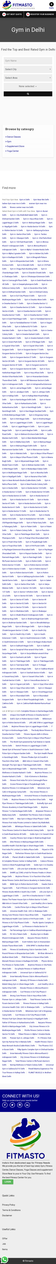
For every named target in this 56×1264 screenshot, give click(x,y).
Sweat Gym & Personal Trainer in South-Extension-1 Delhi (25, 750)
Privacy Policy (8, 1205)
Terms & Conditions (11, 1210)
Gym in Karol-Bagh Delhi (31, 407)
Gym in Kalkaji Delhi (10, 396)
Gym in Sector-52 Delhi (19, 603)
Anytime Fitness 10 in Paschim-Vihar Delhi (32, 876)
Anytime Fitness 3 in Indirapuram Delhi (18, 788)
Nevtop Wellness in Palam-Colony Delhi (26, 1065)
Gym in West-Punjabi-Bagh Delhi (30, 700)
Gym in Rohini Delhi (34, 561)
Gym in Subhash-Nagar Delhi (21, 646)
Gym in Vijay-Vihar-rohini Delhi (22, 688)
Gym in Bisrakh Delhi (25, 265)
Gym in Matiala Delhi (18, 453)
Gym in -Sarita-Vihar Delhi (20, 234)
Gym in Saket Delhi (28, 580)
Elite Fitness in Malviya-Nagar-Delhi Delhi (26, 842)
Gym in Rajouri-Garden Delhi (30, 553)
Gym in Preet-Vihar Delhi (12, 542)
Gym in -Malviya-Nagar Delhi (33, 223)
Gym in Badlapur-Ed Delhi (12, 257)
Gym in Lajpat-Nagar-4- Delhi (22, 427)
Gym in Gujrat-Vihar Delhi (33, 346)
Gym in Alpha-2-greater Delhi (14, 253)
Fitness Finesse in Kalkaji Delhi (36, 1003)
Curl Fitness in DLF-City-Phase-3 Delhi (30, 1015)
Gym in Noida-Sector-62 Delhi (35, 507)
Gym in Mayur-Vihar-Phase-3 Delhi (24, 457)
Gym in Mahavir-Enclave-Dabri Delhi (29, 434)
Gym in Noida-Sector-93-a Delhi (22, 515)
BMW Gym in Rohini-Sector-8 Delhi (24, 884)
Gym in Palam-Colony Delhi (21, 530)
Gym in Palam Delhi (29, 527)
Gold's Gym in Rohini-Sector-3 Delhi (24, 719)
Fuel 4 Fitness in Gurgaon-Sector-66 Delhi (33, 888)
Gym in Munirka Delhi (39, 473)
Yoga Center (13, 151)
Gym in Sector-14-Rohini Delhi (26, 592)
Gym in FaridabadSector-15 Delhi (23, 323)
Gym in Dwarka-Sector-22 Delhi (22, 307)
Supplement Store (15, 146)
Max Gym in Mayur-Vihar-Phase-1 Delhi (33, 819)
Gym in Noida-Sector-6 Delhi (29, 503)
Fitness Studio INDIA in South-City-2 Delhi (19, 892)
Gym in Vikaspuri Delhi (19, 692)
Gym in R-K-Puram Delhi (35, 546)
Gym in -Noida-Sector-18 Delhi (33, 227)
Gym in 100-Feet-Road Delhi (21, 242)
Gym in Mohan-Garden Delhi (33, 465)
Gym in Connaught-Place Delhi (14, 280)
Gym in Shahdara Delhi (19, 611)
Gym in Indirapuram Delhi (12, 384)
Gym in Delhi (24, 200)
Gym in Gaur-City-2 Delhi (27, 330)
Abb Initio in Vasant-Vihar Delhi (14, 903)
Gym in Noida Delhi (10, 488)
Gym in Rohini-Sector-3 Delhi (14, 569)
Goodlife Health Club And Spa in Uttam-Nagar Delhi (23, 846)
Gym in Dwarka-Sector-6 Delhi (29, 311)
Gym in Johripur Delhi (41, 392)
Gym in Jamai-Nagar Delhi (20, 388)
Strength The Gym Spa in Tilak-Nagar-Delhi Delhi (21, 765)
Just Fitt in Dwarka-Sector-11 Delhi (36, 896)
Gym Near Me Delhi (41, 200)
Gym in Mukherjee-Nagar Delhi (14, 473)
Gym (9, 141)
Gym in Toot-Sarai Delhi (19, 665)
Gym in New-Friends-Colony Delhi (33, 484)
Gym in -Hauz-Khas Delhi (33, 219)
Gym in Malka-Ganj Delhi (20, 442)
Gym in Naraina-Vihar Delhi (36, 477)
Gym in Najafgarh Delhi (11, 477)
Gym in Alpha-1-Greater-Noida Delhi (34, 250)
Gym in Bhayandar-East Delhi (22, 261)
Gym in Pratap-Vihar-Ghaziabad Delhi (34, 538)
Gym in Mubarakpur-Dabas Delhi (34, 469)
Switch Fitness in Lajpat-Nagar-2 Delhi (31, 746)
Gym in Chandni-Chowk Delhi (34, 273)
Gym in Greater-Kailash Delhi (28, 334)
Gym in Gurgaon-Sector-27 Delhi (23, 357)
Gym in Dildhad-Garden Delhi (14, 292)
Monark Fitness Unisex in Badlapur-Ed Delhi (20, 961)
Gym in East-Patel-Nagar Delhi (14, 319)
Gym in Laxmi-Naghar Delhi (26, 430)
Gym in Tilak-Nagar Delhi (20, 661)
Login (8, 1182)
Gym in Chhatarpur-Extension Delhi (35, 277)
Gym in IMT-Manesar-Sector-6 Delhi (34, 380)
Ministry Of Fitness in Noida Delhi (34, 980)
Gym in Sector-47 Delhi (19, 600)
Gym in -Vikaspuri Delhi (19, 238)
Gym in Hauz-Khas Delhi (34, 373)
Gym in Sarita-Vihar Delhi (25, 584)
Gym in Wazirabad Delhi (20, 696)
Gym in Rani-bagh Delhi (32, 557)
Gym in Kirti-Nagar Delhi (19, 419)
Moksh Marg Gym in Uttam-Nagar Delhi (18, 984)
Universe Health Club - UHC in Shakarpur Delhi (28, 911)
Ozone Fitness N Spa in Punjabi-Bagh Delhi (27, 784)
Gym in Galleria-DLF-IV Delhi (26, 327)
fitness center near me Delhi (21, 207)
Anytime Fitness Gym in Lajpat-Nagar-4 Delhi (29, 726)
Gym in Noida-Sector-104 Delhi (33, 488)
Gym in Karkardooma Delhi (26, 403)
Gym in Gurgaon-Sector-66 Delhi (23, 369)
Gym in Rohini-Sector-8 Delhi (21, 573)
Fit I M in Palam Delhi (18, 934)
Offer (4, 1238)
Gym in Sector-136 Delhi (26, 588)
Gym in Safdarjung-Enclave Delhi (30, 577)
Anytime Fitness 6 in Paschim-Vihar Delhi (28, 800)
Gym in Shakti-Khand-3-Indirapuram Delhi (26, 615)
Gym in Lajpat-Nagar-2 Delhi (21, 423)
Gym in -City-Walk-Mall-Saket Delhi (24, 215)
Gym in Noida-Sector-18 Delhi (37, 492)
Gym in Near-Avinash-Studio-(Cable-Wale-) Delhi (21, 480)
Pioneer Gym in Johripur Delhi (14, 1000)
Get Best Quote (14, 14)
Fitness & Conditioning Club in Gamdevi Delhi (28, 950)
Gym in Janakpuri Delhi (19, 392)
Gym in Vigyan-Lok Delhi (20, 684)
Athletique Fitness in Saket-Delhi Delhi (30, 826)
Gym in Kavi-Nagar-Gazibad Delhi (32, 411)
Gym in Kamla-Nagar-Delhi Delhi (23, 400)
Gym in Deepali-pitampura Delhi (25, 284)
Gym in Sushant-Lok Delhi (20, 657)
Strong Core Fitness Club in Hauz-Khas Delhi (20, 915)
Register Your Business (42, 14)
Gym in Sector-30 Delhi (23, 596)
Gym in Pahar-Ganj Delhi (36, 523)
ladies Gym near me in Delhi (13, 203)
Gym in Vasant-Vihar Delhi (33, 676)
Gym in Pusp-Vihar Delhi (12, 546)
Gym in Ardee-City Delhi (38, 253)
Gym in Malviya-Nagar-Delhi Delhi (23, 446)
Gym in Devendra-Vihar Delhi (35, 288)
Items (5, 1249)
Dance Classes (14, 137)
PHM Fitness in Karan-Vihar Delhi (35, 957)
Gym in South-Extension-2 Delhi (33, 638)
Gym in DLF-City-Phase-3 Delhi (22, 296)
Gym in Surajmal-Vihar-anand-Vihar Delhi (26, 650)
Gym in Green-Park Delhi (12, 342)
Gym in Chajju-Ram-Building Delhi (23, 269)
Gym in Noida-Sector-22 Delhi (14, 496)
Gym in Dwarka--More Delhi (35, 300)
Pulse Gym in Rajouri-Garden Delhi (16, 753)
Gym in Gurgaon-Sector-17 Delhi (30, 350)
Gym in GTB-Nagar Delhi (35, 342)
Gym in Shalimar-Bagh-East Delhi (35, 619)
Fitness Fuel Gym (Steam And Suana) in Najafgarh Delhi (25, 1019)
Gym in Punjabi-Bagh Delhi (36, 542)
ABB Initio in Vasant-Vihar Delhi (35, 761)
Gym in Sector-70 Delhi (19, 607)
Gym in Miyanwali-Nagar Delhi (27, 461)
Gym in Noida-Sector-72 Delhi (14, 511)
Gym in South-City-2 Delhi (20, 634)
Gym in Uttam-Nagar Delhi (20, 669)
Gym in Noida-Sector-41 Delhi (22, 500)
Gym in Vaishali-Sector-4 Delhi (32, 673)
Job (4, 1244)
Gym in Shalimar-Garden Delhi (14, 623)
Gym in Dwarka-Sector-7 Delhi (36, 315)
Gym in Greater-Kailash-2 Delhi (37, 338)
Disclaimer (7, 1215)
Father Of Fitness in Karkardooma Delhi (18, 1023)
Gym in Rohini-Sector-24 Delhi (36, 565)
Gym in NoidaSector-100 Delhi (32, 519)
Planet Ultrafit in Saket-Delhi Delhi (26, 857)
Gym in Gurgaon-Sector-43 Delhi (31, 361)
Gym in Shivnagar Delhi (24, 626)
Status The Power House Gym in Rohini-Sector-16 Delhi (24, 900)
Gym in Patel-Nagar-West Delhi (27, 534)
